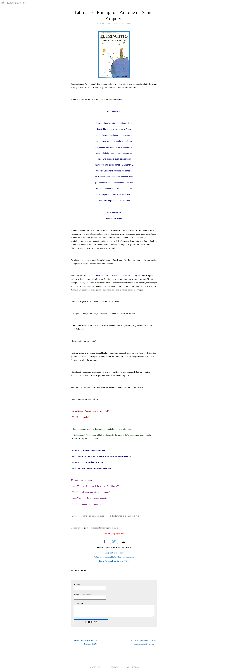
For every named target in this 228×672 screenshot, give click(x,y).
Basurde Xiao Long (17, 3)
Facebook (104, 541)
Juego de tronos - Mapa (114, 553)
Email (123, 541)
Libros (128, 24)
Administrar (133, 667)
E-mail (82, 594)
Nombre (77, 584)
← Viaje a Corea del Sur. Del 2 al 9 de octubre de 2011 (84, 642)
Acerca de (95, 667)
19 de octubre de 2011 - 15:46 (110, 24)
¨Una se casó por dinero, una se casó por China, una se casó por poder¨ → (144, 642)
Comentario (78, 604)
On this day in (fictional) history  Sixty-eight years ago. (114, 557)
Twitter (114, 541)
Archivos (114, 667)
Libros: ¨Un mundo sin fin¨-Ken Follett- (114, 561)
